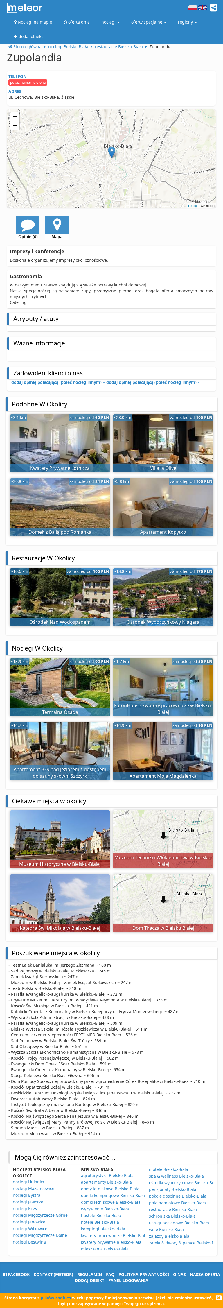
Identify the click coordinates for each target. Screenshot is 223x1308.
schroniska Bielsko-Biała (172, 1216)
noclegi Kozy (25, 1208)
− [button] (15, 125)
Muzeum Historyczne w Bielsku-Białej (60, 864)
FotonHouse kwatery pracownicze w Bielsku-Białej (163, 708)
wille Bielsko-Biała (166, 1229)
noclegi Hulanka (28, 1182)
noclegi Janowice (29, 1222)
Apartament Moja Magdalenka (163, 776)
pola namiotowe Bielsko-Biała (177, 1202)
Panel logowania (128, 1280)
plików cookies (56, 1297)
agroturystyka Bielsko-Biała (107, 1175)
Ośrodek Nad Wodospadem (60, 622)
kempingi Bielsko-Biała (103, 1229)
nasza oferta (205, 1274)
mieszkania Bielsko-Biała (105, 1249)
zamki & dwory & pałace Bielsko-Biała (185, 1243)
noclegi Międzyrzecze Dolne (40, 1235)
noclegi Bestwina (29, 1242)
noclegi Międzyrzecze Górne (40, 1215)
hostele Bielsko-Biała (101, 1215)
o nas (179, 1274)
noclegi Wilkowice (30, 1228)
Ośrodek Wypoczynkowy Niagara (163, 622)
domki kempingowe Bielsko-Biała (113, 1195)
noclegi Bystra (26, 1195)
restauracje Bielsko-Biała (173, 1209)
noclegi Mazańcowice (33, 1188)
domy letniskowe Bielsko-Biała (110, 1188)
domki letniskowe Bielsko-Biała (111, 1202)
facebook (18, 1274)
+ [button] (15, 116)
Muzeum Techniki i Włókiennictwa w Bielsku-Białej (163, 860)
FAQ (110, 1274)
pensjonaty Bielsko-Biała (172, 1189)
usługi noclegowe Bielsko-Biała (179, 1222)
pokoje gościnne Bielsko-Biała (177, 1196)
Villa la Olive (163, 468)
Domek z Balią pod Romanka (59, 532)
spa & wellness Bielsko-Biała (176, 1176)
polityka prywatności (143, 1274)
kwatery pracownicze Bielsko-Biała (114, 1235)
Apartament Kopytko (163, 532)
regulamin (89, 1274)
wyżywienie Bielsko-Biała (105, 1209)
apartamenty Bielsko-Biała (106, 1182)
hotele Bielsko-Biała (100, 1222)
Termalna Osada (60, 712)
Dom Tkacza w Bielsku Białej (163, 928)
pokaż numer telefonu (28, 82)
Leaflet (193, 205)
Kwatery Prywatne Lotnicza (60, 468)
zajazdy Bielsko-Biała (169, 1236)
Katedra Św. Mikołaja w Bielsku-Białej (60, 928)
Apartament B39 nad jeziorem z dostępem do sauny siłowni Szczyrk (60, 772)
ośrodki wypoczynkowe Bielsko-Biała (184, 1182)
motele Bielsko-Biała (168, 1169)
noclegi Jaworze (28, 1202)
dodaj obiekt (89, 1280)
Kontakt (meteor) (53, 1274)
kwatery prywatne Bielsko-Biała (111, 1242)
